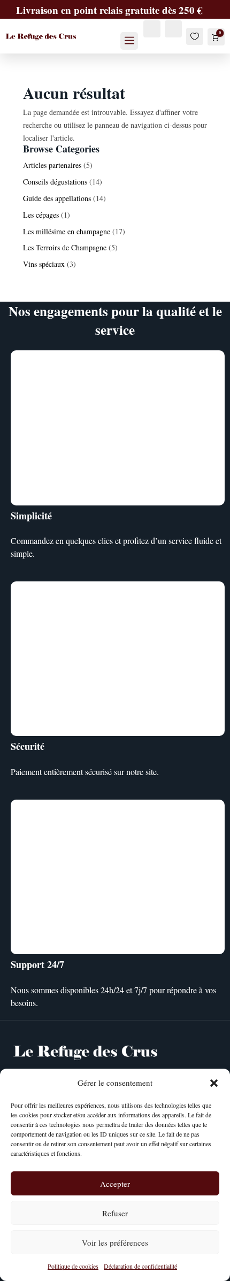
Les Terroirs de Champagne (64, 247)
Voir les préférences (115, 1242)
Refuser (115, 1213)
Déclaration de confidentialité (140, 1266)
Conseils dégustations (55, 182)
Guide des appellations (57, 198)
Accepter (115, 1183)
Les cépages (41, 215)
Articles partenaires (52, 165)
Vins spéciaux (44, 264)
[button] (214, 1083)
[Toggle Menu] (129, 40)
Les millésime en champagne (66, 231)
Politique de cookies (73, 1266)
